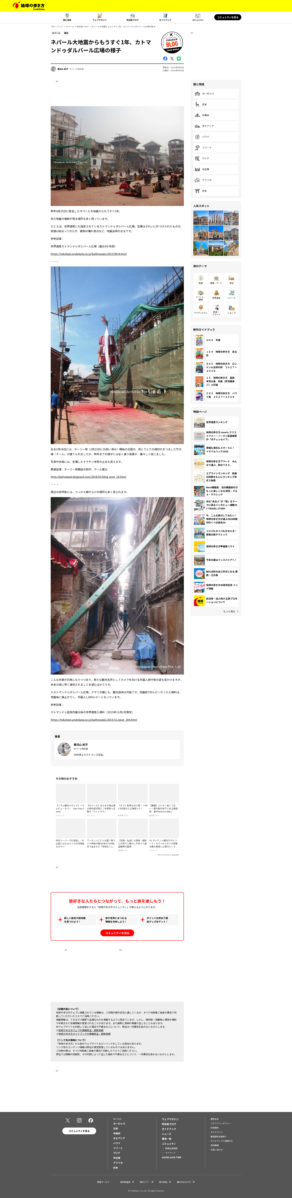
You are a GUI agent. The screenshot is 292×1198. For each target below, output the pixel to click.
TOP (53, 26)
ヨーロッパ (208, 93)
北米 (204, 104)
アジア (60, 26)
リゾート (207, 147)
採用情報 (215, 1145)
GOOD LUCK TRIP (171, 1157)
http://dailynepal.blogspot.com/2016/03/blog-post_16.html (88, 477)
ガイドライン (217, 1132)
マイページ (170, 1152)
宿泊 (231, 283)
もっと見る (229, 611)
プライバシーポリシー (221, 1123)
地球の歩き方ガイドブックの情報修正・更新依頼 (84, 1033)
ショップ (231, 312)
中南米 (205, 115)
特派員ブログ (132, 19)
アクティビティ (201, 312)
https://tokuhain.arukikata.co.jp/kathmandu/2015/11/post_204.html (94, 720)
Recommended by (164, 855)
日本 (204, 191)
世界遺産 (216, 297)
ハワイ (205, 137)
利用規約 (215, 1127)
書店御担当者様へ (219, 1136)
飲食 (201, 283)
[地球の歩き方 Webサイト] (28, 6)
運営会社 (215, 1118)
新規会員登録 (171, 1148)
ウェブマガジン (100, 19)
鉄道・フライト (216, 313)
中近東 (205, 169)
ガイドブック (165, 19)
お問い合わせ (217, 1149)
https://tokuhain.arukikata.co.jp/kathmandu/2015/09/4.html (89, 254)
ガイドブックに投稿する (222, 1140)
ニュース (166, 1133)
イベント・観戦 (201, 298)
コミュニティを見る (227, 17)
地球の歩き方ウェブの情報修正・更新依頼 (80, 1030)
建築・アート (216, 283)
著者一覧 (166, 1138)
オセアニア (208, 126)
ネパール (70, 26)
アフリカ (207, 180)
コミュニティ (198, 19)
